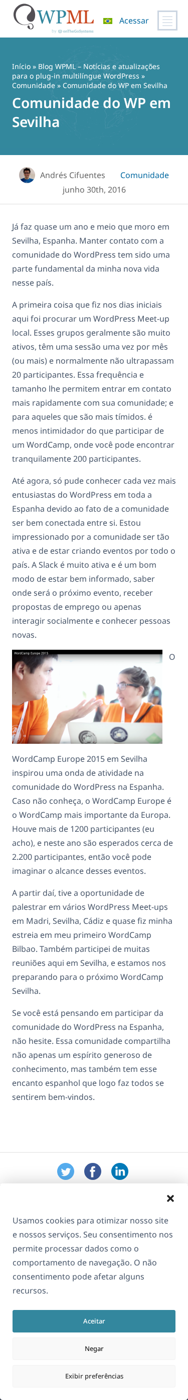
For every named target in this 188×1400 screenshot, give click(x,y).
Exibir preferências (94, 1375)
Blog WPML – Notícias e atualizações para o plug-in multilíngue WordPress (86, 71)
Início (21, 66)
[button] (170, 1198)
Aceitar (94, 1320)
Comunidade (33, 85)
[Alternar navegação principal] (167, 21)
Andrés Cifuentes (72, 175)
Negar (94, 1348)
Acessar (134, 20)
